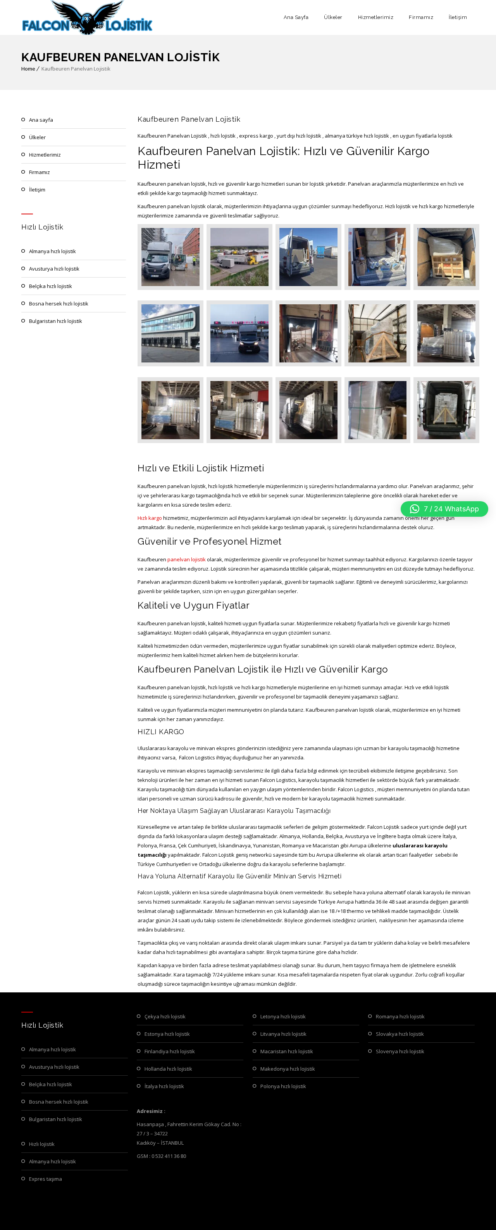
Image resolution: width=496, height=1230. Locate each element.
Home (28, 68)
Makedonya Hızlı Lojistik (287, 1068)
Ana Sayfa (296, 17)
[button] (444, 509)
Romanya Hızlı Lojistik (400, 1016)
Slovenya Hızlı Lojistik (400, 1051)
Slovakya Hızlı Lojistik (400, 1033)
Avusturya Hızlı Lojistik (54, 268)
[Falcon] (87, 17)
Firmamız (421, 17)
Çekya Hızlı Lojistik (165, 1016)
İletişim (458, 17)
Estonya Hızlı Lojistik (167, 1033)
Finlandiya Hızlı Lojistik (170, 1051)
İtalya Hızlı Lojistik (164, 1086)
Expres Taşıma (45, 1178)
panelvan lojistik (186, 559)
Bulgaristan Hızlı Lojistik (55, 320)
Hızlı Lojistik (42, 1143)
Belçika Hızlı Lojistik (50, 286)
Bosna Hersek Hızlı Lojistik (58, 303)
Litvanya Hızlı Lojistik (283, 1033)
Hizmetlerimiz (376, 17)
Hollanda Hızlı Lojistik (168, 1068)
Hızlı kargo (150, 517)
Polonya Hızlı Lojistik (283, 1086)
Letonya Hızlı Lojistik (283, 1016)
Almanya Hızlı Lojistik (52, 251)
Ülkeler (333, 17)
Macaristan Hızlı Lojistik (286, 1051)
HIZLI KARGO (161, 732)
